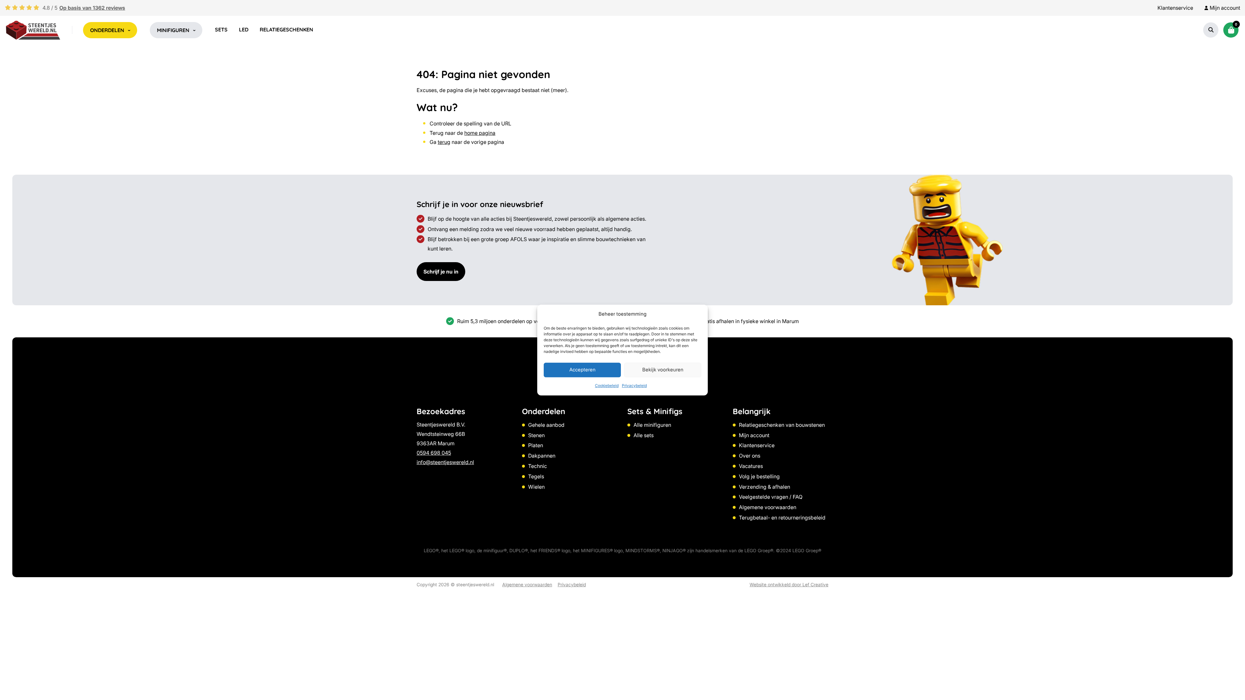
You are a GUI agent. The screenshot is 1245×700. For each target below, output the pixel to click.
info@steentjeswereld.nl (445, 462)
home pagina (479, 133)
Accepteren (582, 370)
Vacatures (751, 466)
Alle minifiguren (652, 425)
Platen (535, 445)
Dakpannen (541, 455)
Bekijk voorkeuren (662, 370)
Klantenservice (1175, 8)
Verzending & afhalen (764, 487)
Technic (537, 466)
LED (243, 29)
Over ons (749, 455)
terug (444, 142)
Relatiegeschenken (286, 29)
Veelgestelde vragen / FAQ (770, 497)
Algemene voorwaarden (767, 507)
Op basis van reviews (92, 8)
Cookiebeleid (607, 385)
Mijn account (754, 435)
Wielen (536, 487)
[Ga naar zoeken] (1211, 30)
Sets (221, 29)
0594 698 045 (434, 452)
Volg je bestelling (759, 476)
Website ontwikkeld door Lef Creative (789, 584)
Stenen (536, 435)
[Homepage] (33, 30)
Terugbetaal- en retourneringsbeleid (782, 517)
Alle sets (644, 435)
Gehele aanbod (546, 425)
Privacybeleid (634, 385)
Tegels (536, 476)
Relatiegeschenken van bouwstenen (782, 425)
